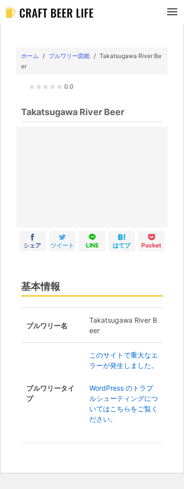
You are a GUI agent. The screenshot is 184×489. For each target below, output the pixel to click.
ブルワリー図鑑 (69, 56)
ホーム (30, 56)
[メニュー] (172, 12)
